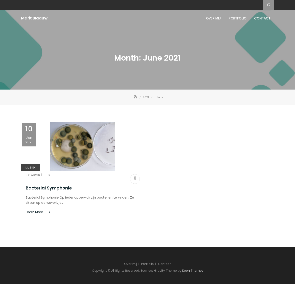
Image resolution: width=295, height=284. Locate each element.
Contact (262, 18)
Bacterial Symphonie (49, 188)
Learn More (35, 212)
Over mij (213, 18)
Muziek (30, 167)
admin (33, 175)
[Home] (136, 97)
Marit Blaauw (34, 18)
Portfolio (237, 18)
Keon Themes (192, 270)
